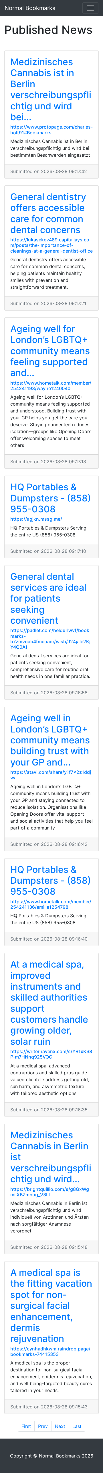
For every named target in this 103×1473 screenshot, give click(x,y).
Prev (43, 1426)
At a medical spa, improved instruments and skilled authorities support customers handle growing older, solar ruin (49, 1003)
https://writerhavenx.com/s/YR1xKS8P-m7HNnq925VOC (51, 1054)
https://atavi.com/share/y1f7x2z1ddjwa (50, 774)
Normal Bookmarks (30, 8)
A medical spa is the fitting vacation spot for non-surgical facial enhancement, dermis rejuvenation (51, 1305)
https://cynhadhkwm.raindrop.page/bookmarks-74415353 (50, 1351)
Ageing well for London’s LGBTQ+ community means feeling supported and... (50, 351)
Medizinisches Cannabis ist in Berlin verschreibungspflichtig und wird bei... (50, 89)
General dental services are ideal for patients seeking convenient (48, 598)
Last (77, 1426)
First (26, 1426)
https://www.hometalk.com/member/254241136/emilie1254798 (50, 904)
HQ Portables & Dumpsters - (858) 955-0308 (50, 498)
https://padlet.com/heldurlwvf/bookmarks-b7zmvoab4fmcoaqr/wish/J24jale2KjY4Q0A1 (50, 638)
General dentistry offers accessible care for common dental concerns (48, 213)
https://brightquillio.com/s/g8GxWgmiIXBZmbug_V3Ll (49, 1191)
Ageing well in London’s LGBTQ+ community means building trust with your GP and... (50, 740)
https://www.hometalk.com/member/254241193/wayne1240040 (50, 385)
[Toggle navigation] (90, 8)
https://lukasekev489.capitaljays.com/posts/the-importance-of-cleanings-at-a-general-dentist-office (51, 245)
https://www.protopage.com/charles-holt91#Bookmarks (51, 129)
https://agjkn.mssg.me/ (36, 519)
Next (60, 1426)
